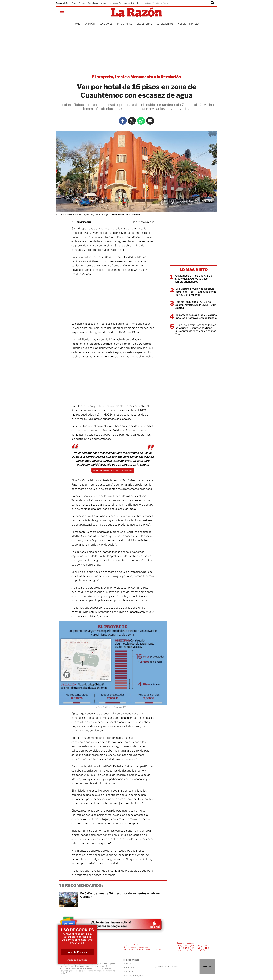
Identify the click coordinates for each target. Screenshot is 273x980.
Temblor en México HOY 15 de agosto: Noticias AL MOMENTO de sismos (195, 304)
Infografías (124, 23)
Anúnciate (128, 967)
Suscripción (129, 971)
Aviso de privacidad (77, 959)
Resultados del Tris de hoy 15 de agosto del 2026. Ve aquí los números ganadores (193, 278)
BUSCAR (207, 966)
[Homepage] (136, 12)
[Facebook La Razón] (123, 121)
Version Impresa (188, 23)
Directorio (128, 963)
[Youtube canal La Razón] (206, 948)
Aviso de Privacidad (133, 975)
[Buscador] (212, 3)
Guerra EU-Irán (78, 3)
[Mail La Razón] (150, 121)
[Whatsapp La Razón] (141, 121)
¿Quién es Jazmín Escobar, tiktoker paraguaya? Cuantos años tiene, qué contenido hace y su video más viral (195, 329)
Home (76, 23)
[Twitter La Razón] (132, 121)
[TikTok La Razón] (199, 948)
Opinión (90, 23)
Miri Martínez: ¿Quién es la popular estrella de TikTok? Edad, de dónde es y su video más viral (195, 291)
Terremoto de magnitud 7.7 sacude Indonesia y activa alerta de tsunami (196, 316)
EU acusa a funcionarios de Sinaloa (124, 3)
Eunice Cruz (84, 222)
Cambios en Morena (97, 3)
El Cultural (144, 23)
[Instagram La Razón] (192, 948)
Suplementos (164, 23)
